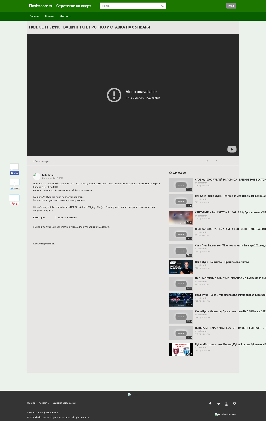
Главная (34, 16)
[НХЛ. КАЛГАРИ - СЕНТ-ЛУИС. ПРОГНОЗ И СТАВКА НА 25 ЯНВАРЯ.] (181, 284)
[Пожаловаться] (233, 161)
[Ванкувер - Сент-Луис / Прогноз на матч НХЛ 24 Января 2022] (181, 201)
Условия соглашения (64, 403)
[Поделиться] (224, 161)
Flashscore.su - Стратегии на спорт (60, 6)
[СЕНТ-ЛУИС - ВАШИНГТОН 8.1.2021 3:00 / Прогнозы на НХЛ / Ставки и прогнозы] (181, 218)
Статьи (64, 16)
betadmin (48, 175)
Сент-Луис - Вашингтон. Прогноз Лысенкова (222, 262)
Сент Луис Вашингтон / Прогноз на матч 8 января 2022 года (230, 245)
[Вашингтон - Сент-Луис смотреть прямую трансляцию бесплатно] (181, 300)
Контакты (44, 403)
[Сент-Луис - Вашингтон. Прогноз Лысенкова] (181, 267)
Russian (230, 414)
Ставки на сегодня (66, 217)
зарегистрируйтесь (67, 227)
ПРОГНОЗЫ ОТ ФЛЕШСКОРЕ (42, 412)
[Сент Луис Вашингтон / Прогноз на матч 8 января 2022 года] (181, 251)
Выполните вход (42, 227)
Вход (231, 6)
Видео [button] (49, 16)
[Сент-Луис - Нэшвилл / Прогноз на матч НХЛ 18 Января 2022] (181, 317)
